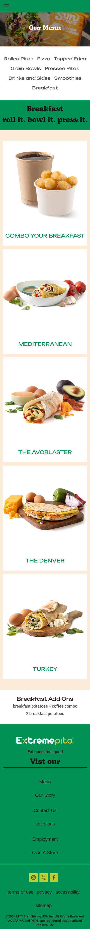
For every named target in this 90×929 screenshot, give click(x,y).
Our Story (45, 795)
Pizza (43, 58)
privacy (44, 892)
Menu (45, 781)
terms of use (20, 892)
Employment (45, 839)
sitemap (44, 905)
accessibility (67, 892)
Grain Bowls (26, 68)
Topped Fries (70, 58)
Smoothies (68, 78)
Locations (45, 823)
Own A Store (45, 852)
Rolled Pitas (18, 58)
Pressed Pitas (62, 68)
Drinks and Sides (30, 78)
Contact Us (45, 810)
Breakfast (45, 87)
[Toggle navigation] (6, 6)
